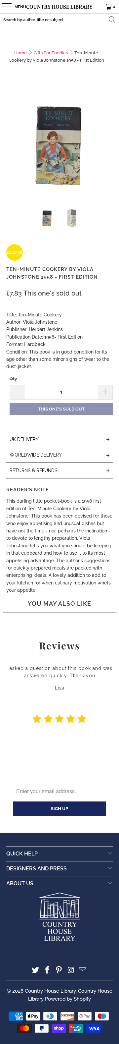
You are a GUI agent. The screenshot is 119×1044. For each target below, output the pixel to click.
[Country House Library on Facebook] (47, 970)
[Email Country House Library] (83, 970)
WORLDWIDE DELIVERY (60, 455)
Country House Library (50, 991)
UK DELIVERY (60, 440)
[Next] (107, 144)
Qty (13, 378)
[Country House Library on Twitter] (36, 970)
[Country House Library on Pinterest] (59, 970)
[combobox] (59, 19)
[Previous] (11, 144)
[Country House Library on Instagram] (71, 970)
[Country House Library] (59, 6)
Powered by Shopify (68, 999)
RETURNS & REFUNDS (60, 471)
